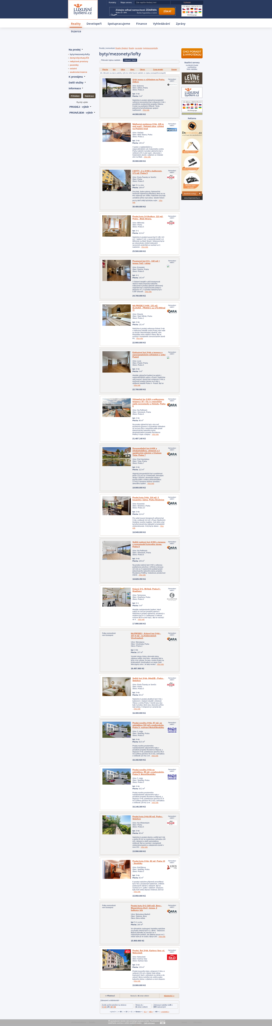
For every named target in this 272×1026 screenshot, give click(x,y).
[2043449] (116, 456)
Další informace (149, 1023)
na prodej (138, 48)
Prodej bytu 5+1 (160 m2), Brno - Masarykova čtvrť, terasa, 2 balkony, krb (146, 908)
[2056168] (116, 315)
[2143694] (116, 226)
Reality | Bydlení (121, 48)
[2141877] (116, 362)
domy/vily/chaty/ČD (79, 57)
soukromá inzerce (78, 72)
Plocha (105, 70)
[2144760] (116, 87)
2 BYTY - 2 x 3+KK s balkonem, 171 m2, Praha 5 (147, 172)
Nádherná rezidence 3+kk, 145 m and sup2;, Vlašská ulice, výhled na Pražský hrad (148, 126)
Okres (142, 70)
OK (162, 1023)
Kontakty (112, 2)
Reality (76, 24)
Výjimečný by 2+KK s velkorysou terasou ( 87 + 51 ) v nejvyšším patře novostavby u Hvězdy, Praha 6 (148, 402)
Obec (132, 70)
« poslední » (165, 1012)
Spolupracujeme (119, 24)
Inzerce (76, 31)
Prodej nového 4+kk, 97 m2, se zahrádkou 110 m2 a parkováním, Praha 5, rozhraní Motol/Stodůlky (148, 725)
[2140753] (116, 960)
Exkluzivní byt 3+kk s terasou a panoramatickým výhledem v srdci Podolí (148, 354)
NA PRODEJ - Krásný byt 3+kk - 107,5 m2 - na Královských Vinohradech (146, 635)
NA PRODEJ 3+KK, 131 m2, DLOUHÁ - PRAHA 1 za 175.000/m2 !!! (148, 307)
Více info (146, 110)
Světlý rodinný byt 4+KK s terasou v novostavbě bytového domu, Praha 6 (148, 544)
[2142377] (116, 180)
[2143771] (116, 730)
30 (112, 1007)
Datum (174, 70)
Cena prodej (158, 70)
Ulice (123, 70)
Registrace (89, 96)
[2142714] (116, 270)
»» (169, 996)
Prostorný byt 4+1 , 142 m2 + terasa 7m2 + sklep (146, 262)
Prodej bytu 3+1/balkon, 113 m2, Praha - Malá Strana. (147, 217)
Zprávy (180, 24)
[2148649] (116, 597)
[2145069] (116, 132)
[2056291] (116, 550)
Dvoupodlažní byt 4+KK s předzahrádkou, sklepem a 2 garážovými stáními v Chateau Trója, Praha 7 (147, 451)
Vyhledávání (161, 24)
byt (114, 70)
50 (115, 1007)
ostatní (73, 68)
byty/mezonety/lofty (80, 54)
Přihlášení (75, 96)
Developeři (94, 24)
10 (105, 1007)
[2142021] (116, 686)
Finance (141, 24)
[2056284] (116, 407)
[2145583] (116, 869)
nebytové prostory (79, 61)
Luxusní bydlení (83, 3)
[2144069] (116, 777)
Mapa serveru (126, 2)
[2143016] (116, 824)
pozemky (74, 65)
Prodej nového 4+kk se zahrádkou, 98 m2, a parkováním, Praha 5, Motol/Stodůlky (148, 772)
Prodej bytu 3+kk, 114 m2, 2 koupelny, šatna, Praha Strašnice (148, 498)
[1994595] (116, 505)
